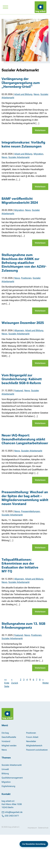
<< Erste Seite (6, 683)
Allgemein (19, 330)
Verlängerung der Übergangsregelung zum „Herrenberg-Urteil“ (21, 83)
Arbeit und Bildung (23, 94)
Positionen (26, 278)
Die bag (5, 733)
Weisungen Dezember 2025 (23, 323)
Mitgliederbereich (34, 745)
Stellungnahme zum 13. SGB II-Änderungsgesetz (23, 625)
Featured (18, 390)
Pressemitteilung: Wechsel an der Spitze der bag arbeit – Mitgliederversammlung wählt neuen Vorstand (25, 498)
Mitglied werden (9, 745)
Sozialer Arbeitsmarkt (18, 157)
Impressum (32, 828)
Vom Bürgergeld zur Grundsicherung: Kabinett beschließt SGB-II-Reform (22, 379)
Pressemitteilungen (30, 511)
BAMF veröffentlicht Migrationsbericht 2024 (20, 200)
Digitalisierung (8, 786)
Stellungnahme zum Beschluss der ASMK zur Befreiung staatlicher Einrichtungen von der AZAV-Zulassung (24, 262)
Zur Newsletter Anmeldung (34, 844)
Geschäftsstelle (9, 737)
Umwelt (5, 769)
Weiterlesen (40, 130)
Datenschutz (43, 828)
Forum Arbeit (32, 737)
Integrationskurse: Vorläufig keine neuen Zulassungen (23, 144)
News (36, 94)
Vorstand (6, 741)
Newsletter (31, 741)
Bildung (5, 773)
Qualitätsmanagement (12, 777)
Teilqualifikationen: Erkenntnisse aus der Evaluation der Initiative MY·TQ (20, 565)
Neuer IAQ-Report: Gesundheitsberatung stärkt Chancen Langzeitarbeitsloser (25, 439)
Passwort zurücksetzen (37, 750)
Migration (38, 153)
